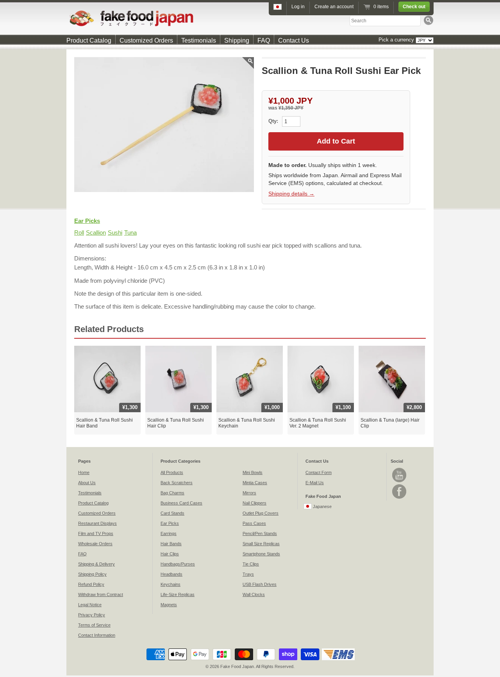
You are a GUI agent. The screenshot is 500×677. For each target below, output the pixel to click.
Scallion (96, 232)
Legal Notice (90, 604)
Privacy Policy (91, 614)
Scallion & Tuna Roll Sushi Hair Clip (175, 423)
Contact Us (293, 40)
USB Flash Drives (260, 584)
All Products (172, 472)
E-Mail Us (314, 482)
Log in (298, 6)
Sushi (115, 232)
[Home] (250, 18)
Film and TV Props (95, 533)
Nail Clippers (254, 503)
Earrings (169, 533)
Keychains (170, 584)
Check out (414, 6)
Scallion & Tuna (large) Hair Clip (390, 423)
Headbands (171, 574)
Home (83, 472)
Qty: (274, 121)
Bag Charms (172, 492)
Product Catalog (88, 40)
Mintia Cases (255, 482)
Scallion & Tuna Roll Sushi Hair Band (104, 423)
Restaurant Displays (97, 523)
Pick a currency (397, 40)
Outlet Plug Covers (261, 513)
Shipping (236, 40)
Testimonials (198, 40)
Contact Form (318, 472)
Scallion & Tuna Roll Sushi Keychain (246, 423)
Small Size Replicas (261, 543)
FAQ (263, 40)
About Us (87, 482)
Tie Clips (251, 564)
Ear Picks (87, 220)
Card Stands (172, 513)
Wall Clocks (254, 594)
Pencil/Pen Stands (260, 533)
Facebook (399, 491)
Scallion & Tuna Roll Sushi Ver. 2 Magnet (317, 423)
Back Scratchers (177, 482)
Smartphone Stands (261, 553)
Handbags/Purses (178, 564)
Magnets (169, 604)
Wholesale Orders (95, 543)
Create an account (334, 6)
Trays (248, 574)
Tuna (130, 232)
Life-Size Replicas (178, 594)
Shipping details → (291, 193)
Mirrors (249, 492)
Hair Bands (171, 543)
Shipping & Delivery (96, 564)
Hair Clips (170, 553)
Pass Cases (254, 523)
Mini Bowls (252, 472)
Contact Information (96, 635)
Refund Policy (91, 584)
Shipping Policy (92, 574)
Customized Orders (146, 40)
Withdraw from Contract (100, 594)
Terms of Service (94, 625)
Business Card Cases (181, 503)
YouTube (399, 475)
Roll (79, 232)
